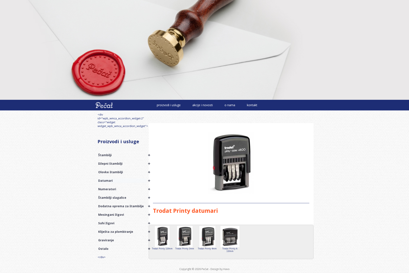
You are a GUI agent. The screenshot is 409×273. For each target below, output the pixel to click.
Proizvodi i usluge (169, 105)
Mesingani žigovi (122, 215)
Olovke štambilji (122, 172)
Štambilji (122, 155)
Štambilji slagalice (122, 198)
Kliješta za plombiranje (122, 232)
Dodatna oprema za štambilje (122, 206)
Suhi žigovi (122, 223)
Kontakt (252, 105)
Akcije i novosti (202, 105)
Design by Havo (220, 269)
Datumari (122, 181)
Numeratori (122, 189)
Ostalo (122, 249)
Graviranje (122, 240)
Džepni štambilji (122, 164)
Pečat (205, 269)
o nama (230, 105)
